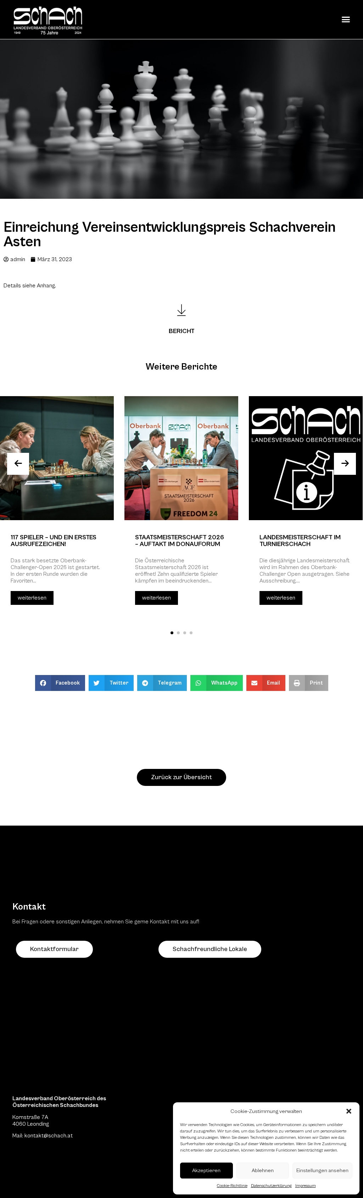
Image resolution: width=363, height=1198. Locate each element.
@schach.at (58, 1135)
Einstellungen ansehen (322, 1171)
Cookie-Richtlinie (232, 1185)
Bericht (182, 331)
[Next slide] (345, 464)
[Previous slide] (18, 464)
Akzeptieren (206, 1171)
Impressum (305, 1185)
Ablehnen (263, 1171)
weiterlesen (32, 598)
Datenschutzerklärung (271, 1185)
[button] (348, 1111)
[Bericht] (181, 310)
